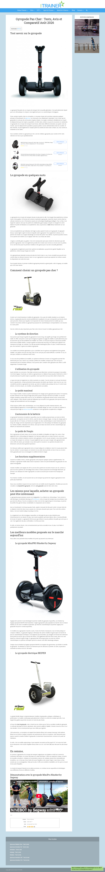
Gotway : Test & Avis (15, 852)
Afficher (19, 28)
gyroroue (28, 118)
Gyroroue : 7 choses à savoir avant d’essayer (87, 44)
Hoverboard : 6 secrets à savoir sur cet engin (87, 27)
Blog (73, 10)
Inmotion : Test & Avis (16, 849)
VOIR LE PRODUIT (60, 141)
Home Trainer (21, 10)
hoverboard (36, 499)
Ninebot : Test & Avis (15, 855)
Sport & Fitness (48, 10)
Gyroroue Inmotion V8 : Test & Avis (19, 847)
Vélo (31, 10)
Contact (79, 10)
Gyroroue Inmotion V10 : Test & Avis (19, 860)
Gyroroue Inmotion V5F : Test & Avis (19, 857)
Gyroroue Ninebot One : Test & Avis (19, 844)
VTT (38, 10)
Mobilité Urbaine (62, 10)
